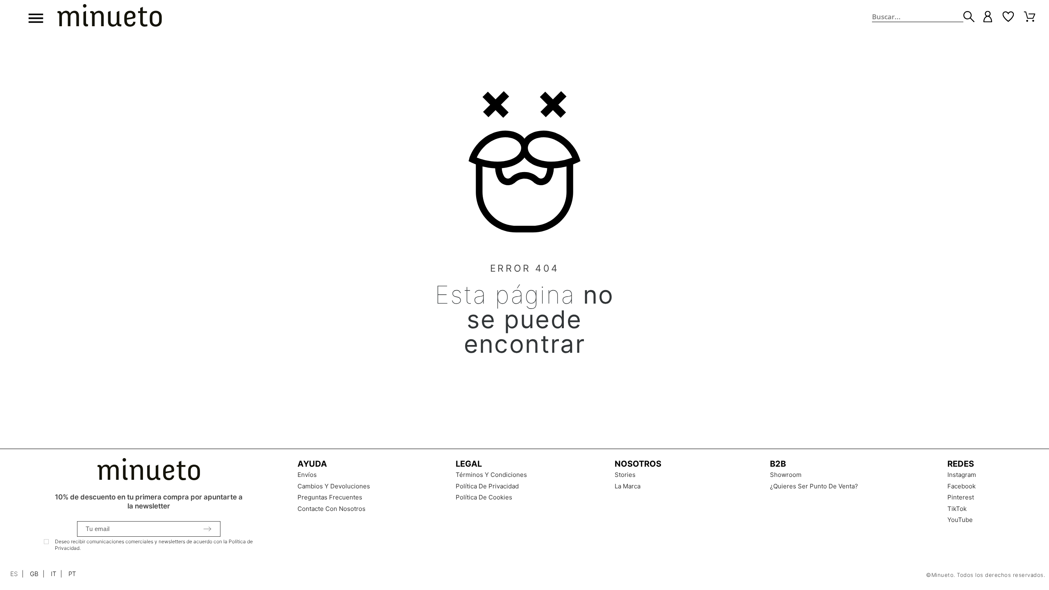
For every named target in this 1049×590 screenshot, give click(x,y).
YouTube (960, 520)
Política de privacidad (487, 486)
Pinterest (960, 497)
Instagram (961, 475)
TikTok (957, 509)
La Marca (627, 486)
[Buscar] (968, 16)
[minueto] (109, 17)
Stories (625, 475)
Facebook (961, 486)
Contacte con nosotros (331, 509)
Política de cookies (484, 497)
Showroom (786, 475)
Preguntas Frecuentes (329, 497)
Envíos (307, 475)
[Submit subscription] (207, 529)
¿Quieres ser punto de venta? (814, 486)
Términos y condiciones (491, 475)
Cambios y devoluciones (333, 486)
